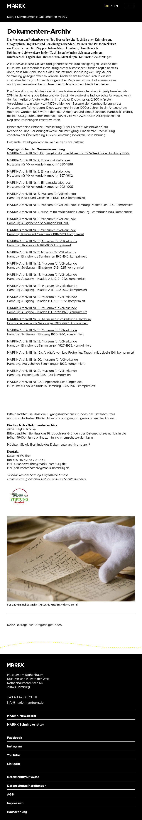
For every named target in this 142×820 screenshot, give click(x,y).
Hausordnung (17, 812)
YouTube (13, 755)
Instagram (14, 746)
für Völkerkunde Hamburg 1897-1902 (47, 175)
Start (10, 17)
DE (107, 6)
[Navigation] (129, 6)
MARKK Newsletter (21, 716)
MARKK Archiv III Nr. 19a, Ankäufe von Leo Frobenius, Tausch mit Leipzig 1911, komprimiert (70, 352)
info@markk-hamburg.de (25, 702)
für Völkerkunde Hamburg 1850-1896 (47, 164)
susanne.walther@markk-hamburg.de (39, 464)
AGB (10, 794)
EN (116, 6)
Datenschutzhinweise (23, 777)
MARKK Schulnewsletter (25, 724)
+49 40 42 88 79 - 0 (22, 697)
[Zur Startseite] (16, 6)
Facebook (14, 737)
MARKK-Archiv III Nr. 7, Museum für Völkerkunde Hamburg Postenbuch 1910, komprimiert (69, 212)
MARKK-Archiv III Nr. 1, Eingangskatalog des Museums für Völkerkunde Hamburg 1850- (68, 153)
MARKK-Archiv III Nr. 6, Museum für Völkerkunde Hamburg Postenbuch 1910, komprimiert (70, 205)
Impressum (15, 803)
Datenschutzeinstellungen (26, 786)
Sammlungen (26, 17)
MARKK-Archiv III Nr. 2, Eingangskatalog (36, 160)
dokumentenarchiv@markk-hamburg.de (41, 468)
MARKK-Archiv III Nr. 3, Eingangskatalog (36, 171)
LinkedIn (13, 764)
